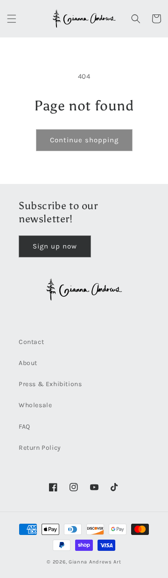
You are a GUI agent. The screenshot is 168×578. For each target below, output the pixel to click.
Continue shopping (84, 140)
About (28, 363)
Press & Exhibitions (50, 384)
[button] (11, 18)
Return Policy (40, 448)
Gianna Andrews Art (95, 562)
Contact (31, 342)
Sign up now (55, 246)
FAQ (24, 427)
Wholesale (35, 405)
